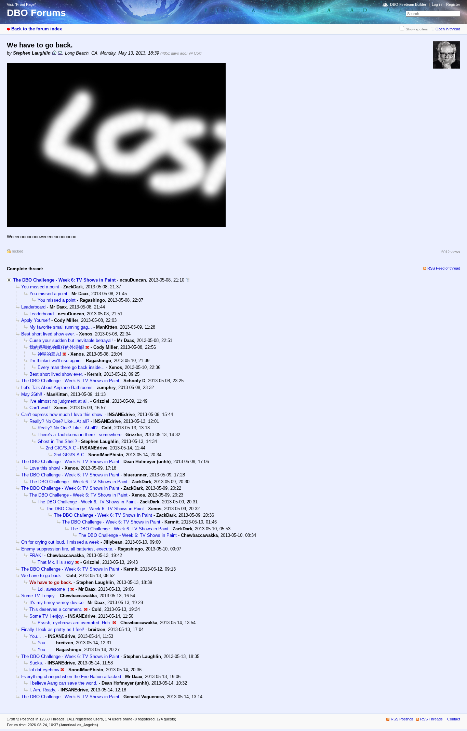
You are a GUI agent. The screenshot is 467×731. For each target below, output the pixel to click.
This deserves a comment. (55, 609)
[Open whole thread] (187, 280)
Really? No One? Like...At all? (59, 421)
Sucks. (36, 662)
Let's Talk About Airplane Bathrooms (57, 387)
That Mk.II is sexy (56, 562)
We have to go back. (41, 575)
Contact (453, 719)
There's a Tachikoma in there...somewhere (79, 434)
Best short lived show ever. (48, 333)
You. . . (36, 636)
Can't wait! (39, 407)
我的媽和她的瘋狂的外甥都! (56, 347)
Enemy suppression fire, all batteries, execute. (67, 548)
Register (453, 4)
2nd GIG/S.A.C (61, 447)
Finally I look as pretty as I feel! (52, 629)
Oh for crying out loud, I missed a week (60, 542)
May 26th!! (31, 394)
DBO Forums (36, 13)
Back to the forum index (36, 28)
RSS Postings (402, 719)
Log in (437, 4)
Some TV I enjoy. (38, 595)
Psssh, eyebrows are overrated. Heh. (74, 622)
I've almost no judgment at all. (59, 401)
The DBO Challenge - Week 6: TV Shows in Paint (64, 280)
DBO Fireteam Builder (408, 4)
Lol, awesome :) (53, 589)
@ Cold (195, 53)
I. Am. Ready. (42, 689)
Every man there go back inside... (71, 367)
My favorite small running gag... (60, 327)
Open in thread (448, 29)
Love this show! (45, 468)
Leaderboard (33, 307)
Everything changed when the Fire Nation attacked (71, 676)
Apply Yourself (35, 320)
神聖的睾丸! (49, 354)
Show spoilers (417, 29)
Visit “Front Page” (21, 4)
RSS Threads (431, 719)
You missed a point (40, 286)
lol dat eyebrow (44, 669)
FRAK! (36, 555)
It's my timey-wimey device (56, 602)
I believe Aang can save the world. (63, 683)
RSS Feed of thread (443, 268)
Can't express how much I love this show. (62, 414)
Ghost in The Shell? (57, 441)
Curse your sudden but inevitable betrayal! (71, 340)
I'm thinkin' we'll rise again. (55, 360)
